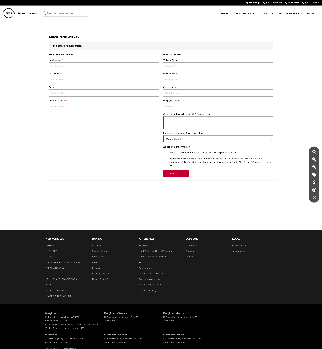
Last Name (56, 73)
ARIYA (48, 284)
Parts (142, 262)
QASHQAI (50, 245)
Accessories (145, 267)
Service (143, 245)
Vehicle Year (170, 60)
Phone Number (58, 100)
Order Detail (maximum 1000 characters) (187, 114)
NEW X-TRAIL (52, 250)
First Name (56, 60)
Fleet (95, 262)
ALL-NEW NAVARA (55, 267)
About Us (190, 250)
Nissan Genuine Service (151, 273)
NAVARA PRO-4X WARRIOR (59, 295)
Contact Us (191, 245)
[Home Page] (9, 13)
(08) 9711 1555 (118, 320)
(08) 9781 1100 (60, 342)
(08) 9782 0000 (60, 320)
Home (225, 13)
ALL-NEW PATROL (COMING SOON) (63, 262)
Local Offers (98, 256)
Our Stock (267, 13)
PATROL (50, 256)
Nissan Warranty (147, 290)
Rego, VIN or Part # (173, 100)
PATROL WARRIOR (55, 290)
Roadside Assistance (150, 279)
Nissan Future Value (102, 279)
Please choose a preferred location (183, 133)
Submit (171, 173)
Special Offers (288, 13)
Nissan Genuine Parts (150, 284)
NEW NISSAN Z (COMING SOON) (62, 279)
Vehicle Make (170, 73)
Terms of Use (239, 250)
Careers (190, 256)
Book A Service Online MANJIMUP (156, 250)
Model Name (170, 87)
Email (53, 87)
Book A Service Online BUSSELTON (157, 256)
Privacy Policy (216, 161)
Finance (96, 267)
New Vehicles (242, 13)
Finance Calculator (102, 273)
